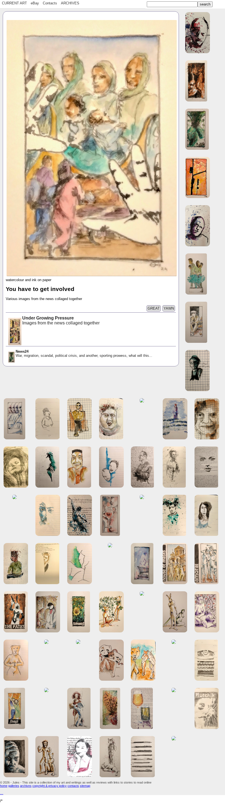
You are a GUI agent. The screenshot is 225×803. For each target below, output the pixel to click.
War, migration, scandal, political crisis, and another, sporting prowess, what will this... (84, 353)
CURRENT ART (14, 3)
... (1, 793)
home (3, 785)
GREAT (154, 308)
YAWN (169, 308)
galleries (13, 785)
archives (26, 785)
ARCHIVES (70, 3)
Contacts (50, 3)
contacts (73, 785)
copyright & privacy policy (49, 785)
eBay (35, 3)
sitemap (85, 785)
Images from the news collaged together (61, 320)
